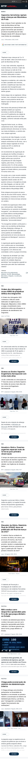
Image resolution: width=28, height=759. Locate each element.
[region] (14, 379)
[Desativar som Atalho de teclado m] (6, 757)
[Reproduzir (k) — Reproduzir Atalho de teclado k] (2, 757)
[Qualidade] (22, 757)
